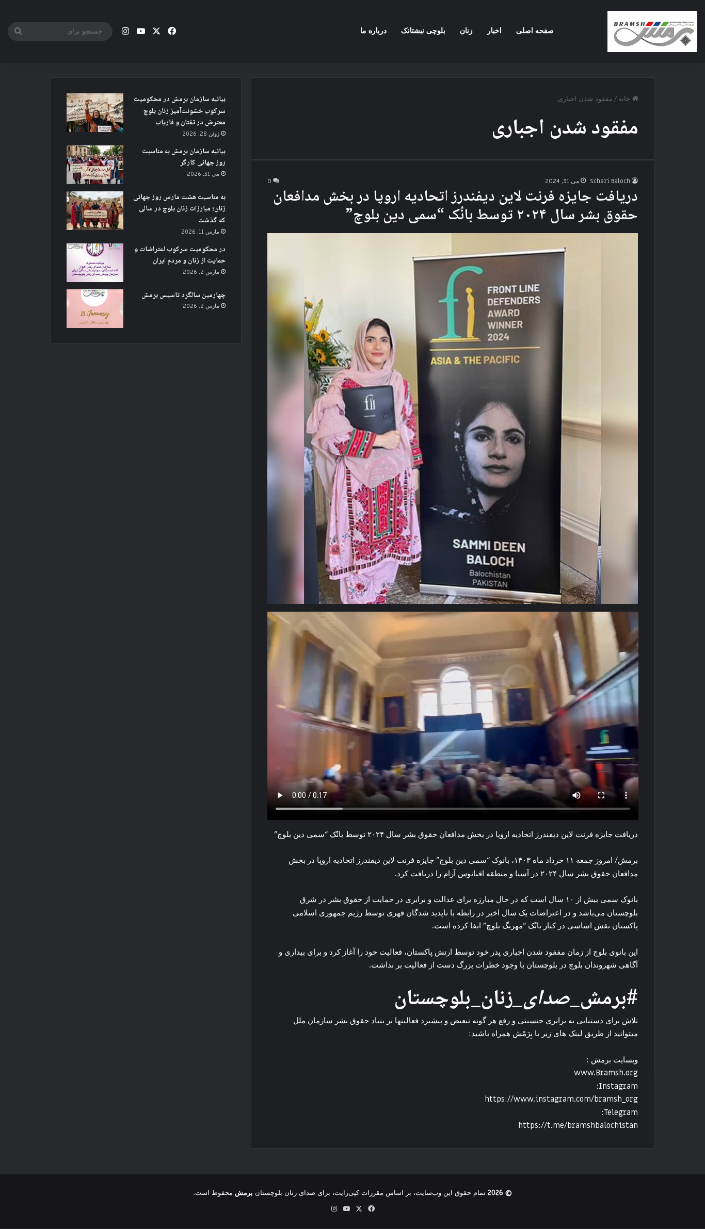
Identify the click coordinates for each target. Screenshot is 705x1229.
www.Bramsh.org (606, 1073)
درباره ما (373, 31)
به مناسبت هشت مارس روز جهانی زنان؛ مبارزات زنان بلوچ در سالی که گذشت (179, 209)
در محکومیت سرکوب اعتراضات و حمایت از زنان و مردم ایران (180, 255)
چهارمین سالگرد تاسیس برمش (183, 295)
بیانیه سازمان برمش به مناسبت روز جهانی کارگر (184, 157)
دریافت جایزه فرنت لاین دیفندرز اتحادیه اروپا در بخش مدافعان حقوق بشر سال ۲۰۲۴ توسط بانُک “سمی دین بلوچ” (455, 206)
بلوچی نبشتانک (423, 31)
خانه (625, 98)
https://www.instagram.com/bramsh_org (561, 1099)
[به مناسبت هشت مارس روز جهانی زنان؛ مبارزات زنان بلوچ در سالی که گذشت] (95, 210)
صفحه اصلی (535, 31)
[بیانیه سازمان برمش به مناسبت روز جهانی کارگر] (95, 164)
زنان (466, 31)
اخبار (494, 31)
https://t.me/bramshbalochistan (578, 1125)
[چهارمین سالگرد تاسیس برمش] (95, 308)
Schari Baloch (610, 181)
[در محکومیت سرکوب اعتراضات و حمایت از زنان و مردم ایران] (95, 262)
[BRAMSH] (652, 31)
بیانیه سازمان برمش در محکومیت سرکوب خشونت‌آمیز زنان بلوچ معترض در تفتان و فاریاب (180, 111)
